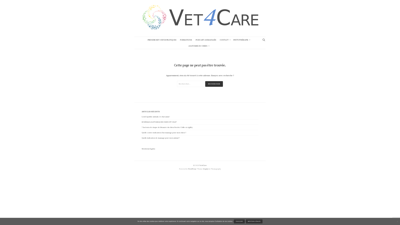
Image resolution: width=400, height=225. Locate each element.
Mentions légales (148, 149)
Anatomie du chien (197, 46)
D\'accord (239, 221)
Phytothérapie (240, 40)
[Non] (397, 221)
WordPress (192, 169)
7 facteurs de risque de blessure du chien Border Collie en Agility (167, 127)
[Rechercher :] (264, 40)
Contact (224, 40)
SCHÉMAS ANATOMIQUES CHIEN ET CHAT (159, 122)
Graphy (205, 169)
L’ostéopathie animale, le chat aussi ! (156, 117)
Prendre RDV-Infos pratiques (162, 40)
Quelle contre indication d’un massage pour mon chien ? (164, 133)
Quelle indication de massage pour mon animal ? (161, 138)
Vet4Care (203, 165)
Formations (186, 40)
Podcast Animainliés (206, 40)
